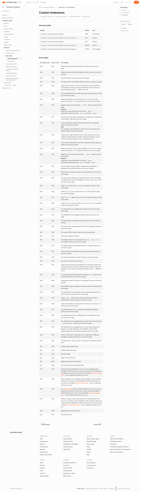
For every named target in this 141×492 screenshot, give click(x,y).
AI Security (113, 444)
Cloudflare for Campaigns (70, 444)
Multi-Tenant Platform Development (120, 449)
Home (40, 7)
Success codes (125, 12)
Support (89, 449)
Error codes (125, 15)
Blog (88, 454)
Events (89, 452)
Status (88, 447)
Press (41, 470)
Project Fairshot (68, 447)
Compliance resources (69, 462)
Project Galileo (67, 439)
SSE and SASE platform (117, 439)
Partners (42, 444)
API (33, 2)
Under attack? (44, 452)
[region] (71, 40)
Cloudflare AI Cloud (115, 441)
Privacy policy (81, 488)
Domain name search (46, 454)
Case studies (90, 444)
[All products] (3, 7)
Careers (42, 465)
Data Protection (67, 468)
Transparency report (69, 473)
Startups (42, 449)
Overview (124, 10)
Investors (42, 468)
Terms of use (103, 488)
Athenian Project (68, 441)
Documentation (91, 462)
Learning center (91, 465)
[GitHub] (126, 2)
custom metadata (68, 389)
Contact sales (44, 441)
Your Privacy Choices (124, 488)
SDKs (37, 2)
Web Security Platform (116, 452)
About (41, 462)
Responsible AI (67, 470)
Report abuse (67, 476)
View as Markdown (75, 16)
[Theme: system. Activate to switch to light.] (130, 2)
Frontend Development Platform (119, 447)
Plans (41, 439)
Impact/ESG (66, 449)
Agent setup (86, 16)
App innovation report (93, 439)
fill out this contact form (82, 383)
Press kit (42, 473)
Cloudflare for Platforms (48, 7)
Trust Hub (66, 465)
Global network (44, 476)
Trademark (111, 488)
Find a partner (44, 447)
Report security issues (92, 488)
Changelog (43, 2)
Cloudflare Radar (91, 441)
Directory (28, 2)
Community (90, 468)
